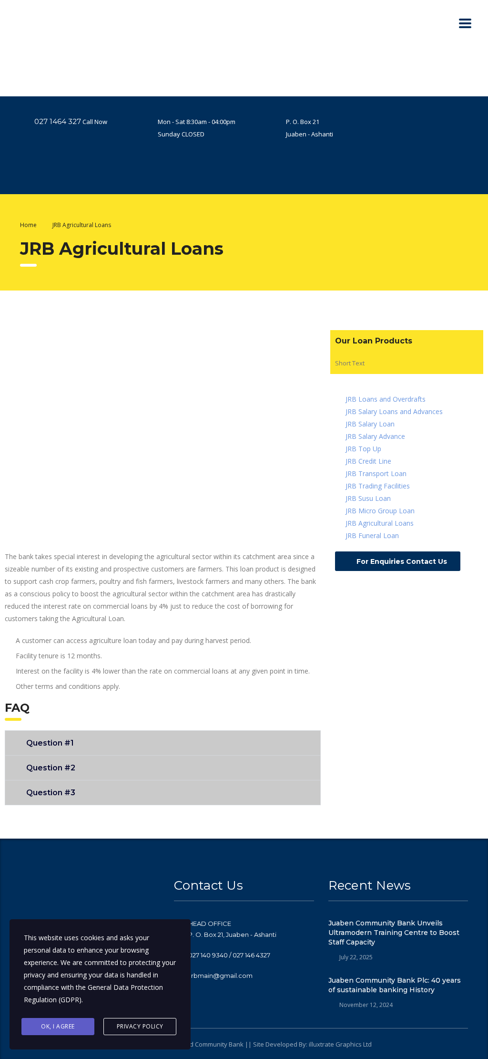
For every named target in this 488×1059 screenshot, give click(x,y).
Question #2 (50, 767)
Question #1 (50, 743)
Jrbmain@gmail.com (220, 975)
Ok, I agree (58, 1026)
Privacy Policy (140, 1026)
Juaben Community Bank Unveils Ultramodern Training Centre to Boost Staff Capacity (393, 932)
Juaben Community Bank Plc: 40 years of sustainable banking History (394, 985)
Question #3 (50, 792)
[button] (162, 743)
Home (28, 225)
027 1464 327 (57, 121)
